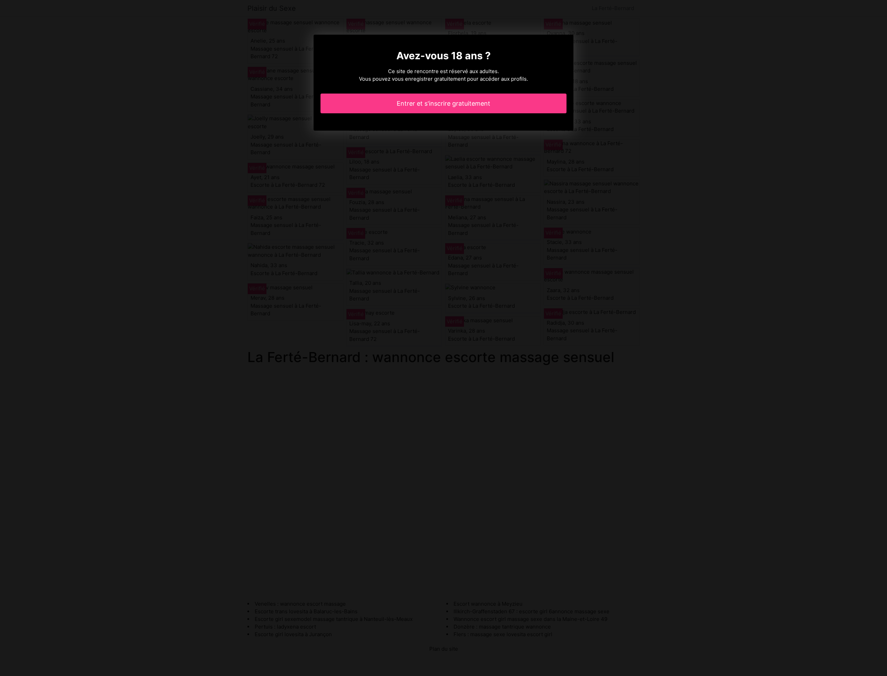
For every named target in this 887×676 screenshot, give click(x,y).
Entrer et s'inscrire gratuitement (443, 103)
